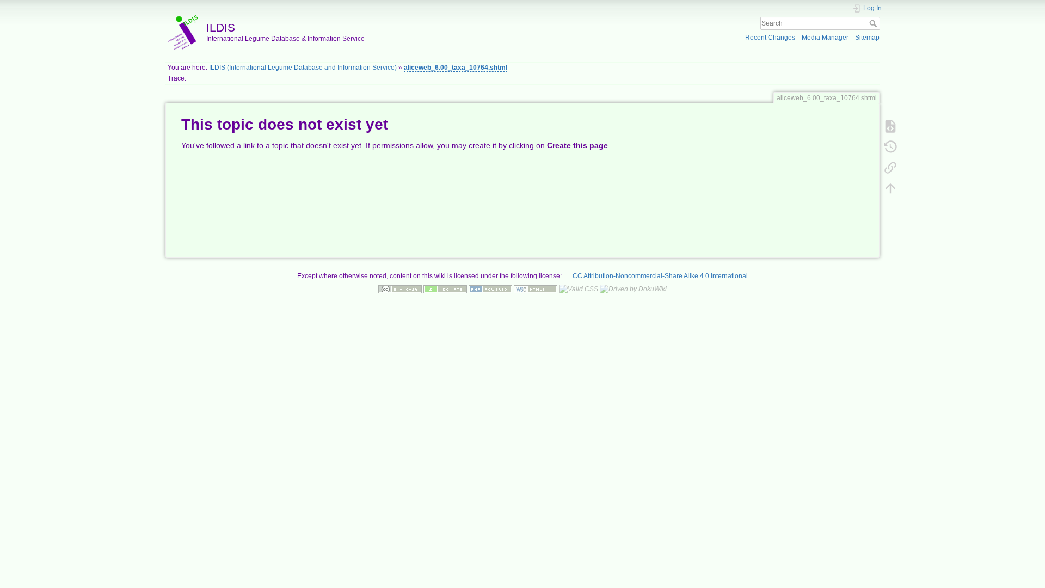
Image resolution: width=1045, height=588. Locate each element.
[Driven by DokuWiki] (633, 289)
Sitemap (867, 37)
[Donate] (445, 289)
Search (874, 23)
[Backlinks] (890, 167)
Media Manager (825, 37)
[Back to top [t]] (890, 187)
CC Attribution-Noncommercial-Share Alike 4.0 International (660, 276)
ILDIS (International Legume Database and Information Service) (303, 67)
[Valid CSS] (578, 289)
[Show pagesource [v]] (890, 125)
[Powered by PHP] (490, 289)
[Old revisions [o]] (890, 146)
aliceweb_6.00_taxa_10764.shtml (455, 67)
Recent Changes (770, 37)
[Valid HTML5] (535, 289)
